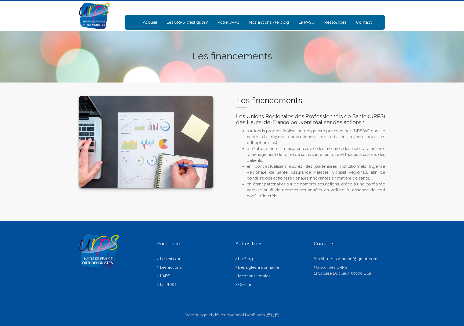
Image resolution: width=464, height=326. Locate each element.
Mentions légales (254, 276)
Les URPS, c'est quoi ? (187, 22)
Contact (364, 22)
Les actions (171, 267)
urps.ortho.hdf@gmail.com (352, 258)
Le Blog (245, 258)
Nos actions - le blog (269, 22)
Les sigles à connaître (258, 267)
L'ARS (165, 276)
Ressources (335, 22)
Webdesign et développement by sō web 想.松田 (232, 315)
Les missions (171, 258)
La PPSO (307, 22)
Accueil (150, 22)
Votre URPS (228, 22)
